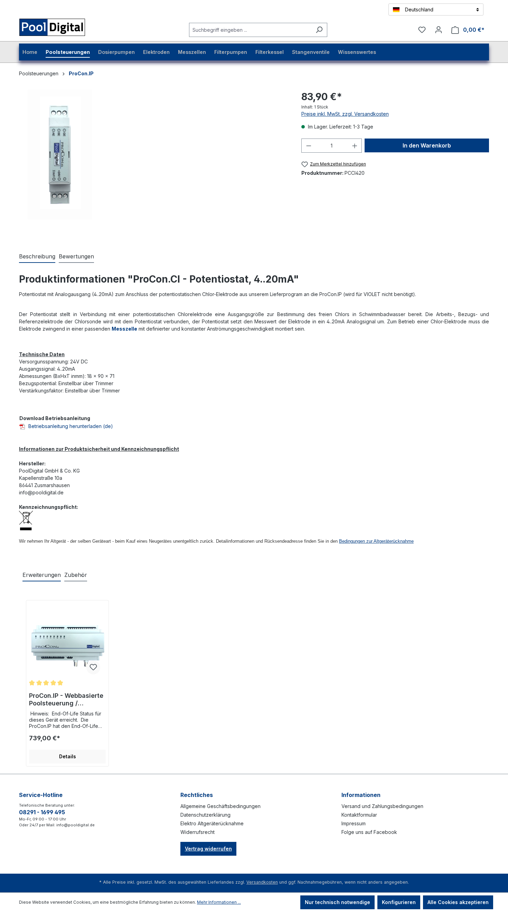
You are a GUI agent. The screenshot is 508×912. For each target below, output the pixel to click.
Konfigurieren (399, 902)
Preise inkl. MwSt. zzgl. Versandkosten (345, 114)
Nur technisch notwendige (337, 902)
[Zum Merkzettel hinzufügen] (93, 667)
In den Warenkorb (427, 145)
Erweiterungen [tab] (41, 574)
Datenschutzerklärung (205, 815)
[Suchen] (319, 30)
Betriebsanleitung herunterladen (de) (70, 426)
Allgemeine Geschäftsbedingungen (220, 806)
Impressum (353, 823)
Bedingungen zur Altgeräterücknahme (376, 541)
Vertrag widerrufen (208, 849)
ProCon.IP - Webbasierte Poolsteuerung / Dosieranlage (66, 699)
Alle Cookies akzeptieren (458, 902)
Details (67, 756)
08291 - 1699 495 (42, 812)
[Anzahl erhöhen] (355, 146)
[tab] (37, 256)
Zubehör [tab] (75, 574)
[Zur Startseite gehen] (60, 28)
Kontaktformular (359, 815)
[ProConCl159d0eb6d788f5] (60, 154)
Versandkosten (262, 882)
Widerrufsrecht (197, 832)
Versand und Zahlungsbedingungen (382, 806)
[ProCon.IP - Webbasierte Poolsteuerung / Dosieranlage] (67, 645)
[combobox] (250, 30)
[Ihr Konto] (438, 30)
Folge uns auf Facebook (369, 832)
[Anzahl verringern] (308, 146)
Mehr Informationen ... (219, 902)
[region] (59, 163)
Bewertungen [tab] (76, 256)
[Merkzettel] (422, 30)
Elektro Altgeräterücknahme (212, 823)
